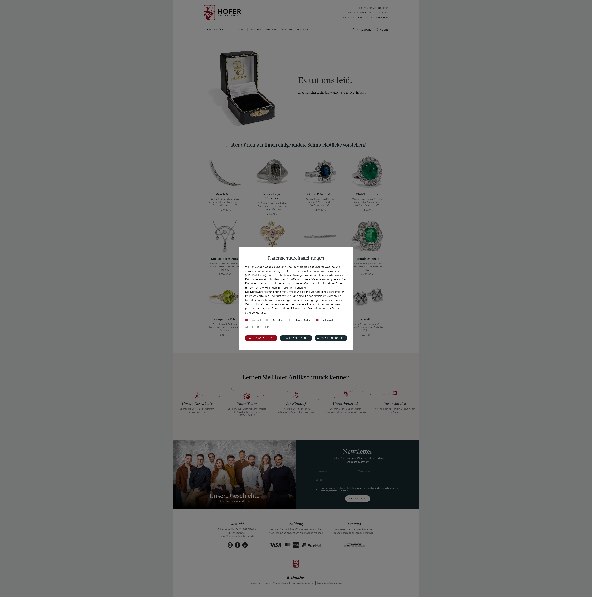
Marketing (277, 320)
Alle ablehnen (296, 338)
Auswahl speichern (331, 338)
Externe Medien (302, 320)
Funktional (327, 320)
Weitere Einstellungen (260, 327)
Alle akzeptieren (261, 338)
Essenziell (256, 320)
